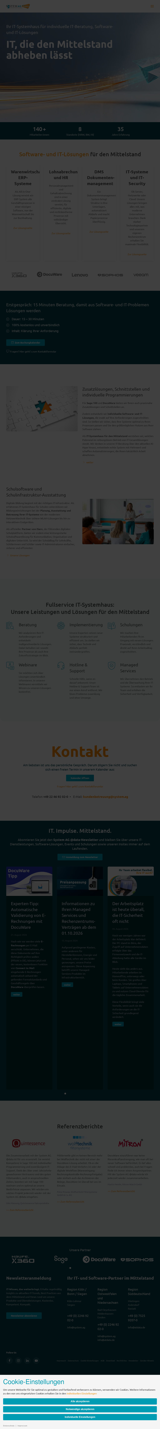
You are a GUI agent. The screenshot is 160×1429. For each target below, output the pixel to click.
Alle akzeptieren (80, 1401)
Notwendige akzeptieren (80, 1409)
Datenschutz (8, 1425)
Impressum (22, 1425)
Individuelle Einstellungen (80, 1417)
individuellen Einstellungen (82, 1393)
